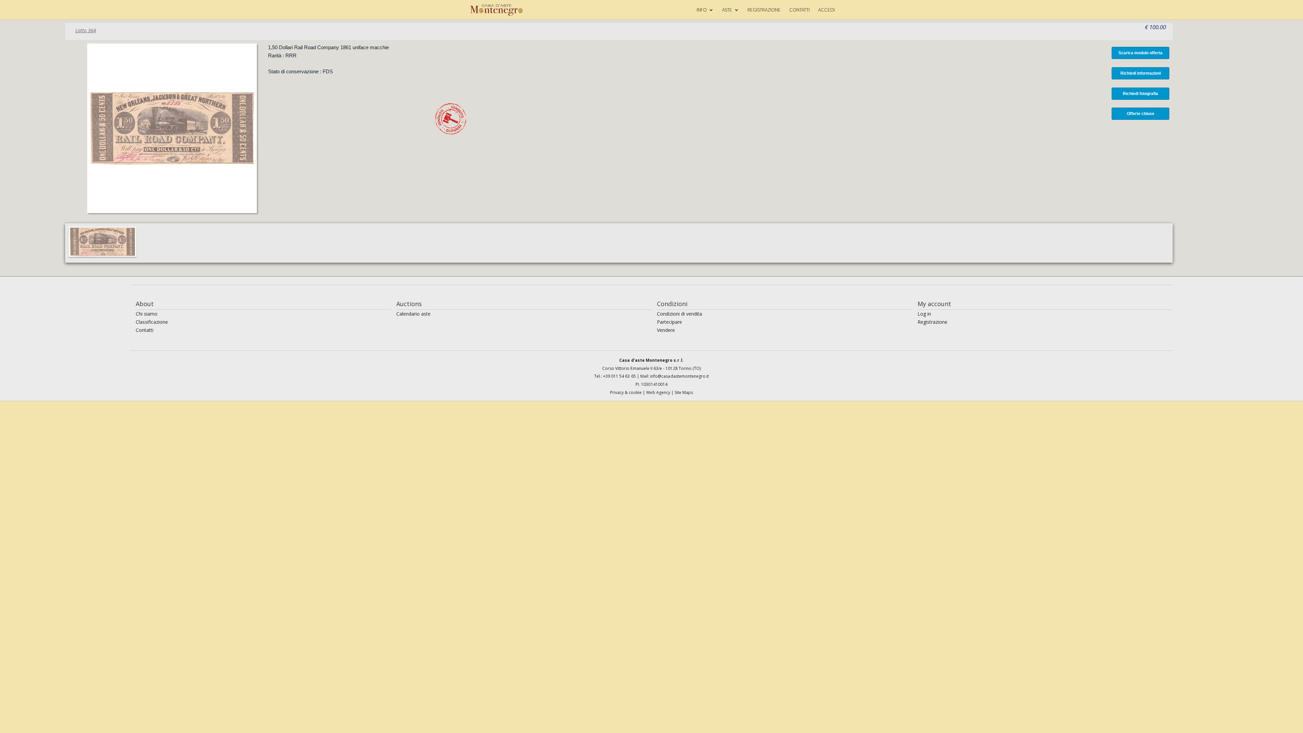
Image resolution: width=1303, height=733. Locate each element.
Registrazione (932, 322)
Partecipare (669, 322)
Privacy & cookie (626, 392)
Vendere (666, 330)
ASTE (727, 10)
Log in (924, 314)
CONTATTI (799, 10)
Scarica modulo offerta (1140, 53)
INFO (702, 10)
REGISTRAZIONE (764, 10)
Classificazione (152, 322)
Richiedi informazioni (1140, 73)
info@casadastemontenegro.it (679, 376)
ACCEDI (826, 10)
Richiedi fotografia (1140, 93)
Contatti (144, 330)
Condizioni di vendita (679, 314)
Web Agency (658, 392)
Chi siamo (146, 314)
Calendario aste (413, 314)
